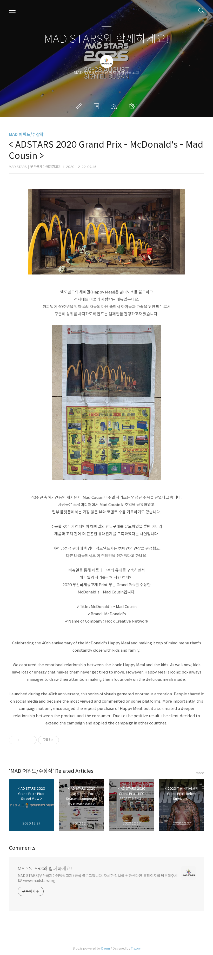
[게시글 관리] (31, 740)
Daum (105, 948)
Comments (22, 848)
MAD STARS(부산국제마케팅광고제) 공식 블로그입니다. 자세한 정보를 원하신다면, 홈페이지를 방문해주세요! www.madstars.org (98, 878)
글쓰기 (80, 106)
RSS (115, 106)
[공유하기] (24, 740)
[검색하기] (201, 10)
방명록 (97, 106)
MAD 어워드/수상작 (26, 134)
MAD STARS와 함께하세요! (106, 39)
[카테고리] (12, 10)
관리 (133, 106)
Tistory (136, 948)
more (200, 773)
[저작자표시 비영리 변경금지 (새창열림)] (66, 740)
